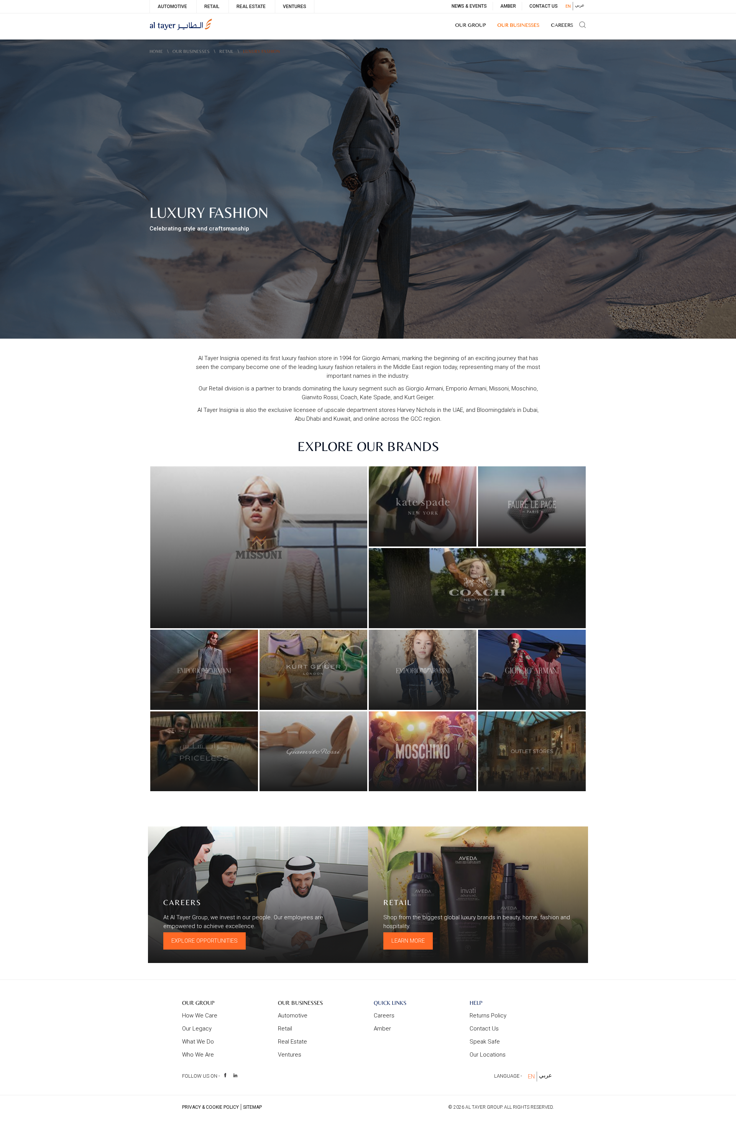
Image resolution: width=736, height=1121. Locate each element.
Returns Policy (488, 1015)
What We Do (198, 1041)
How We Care (199, 1015)
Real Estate (251, 6)
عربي (580, 5)
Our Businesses (518, 25)
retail (226, 51)
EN (568, 6)
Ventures (294, 6)
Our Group (470, 25)
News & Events (469, 6)
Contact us (484, 1028)
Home (156, 51)
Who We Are (198, 1054)
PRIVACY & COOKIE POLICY (210, 1107)
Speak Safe (485, 1041)
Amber (508, 6)
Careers (562, 25)
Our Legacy (197, 1028)
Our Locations (488, 1054)
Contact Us (543, 6)
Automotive (172, 6)
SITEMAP (252, 1107)
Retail (211, 6)
